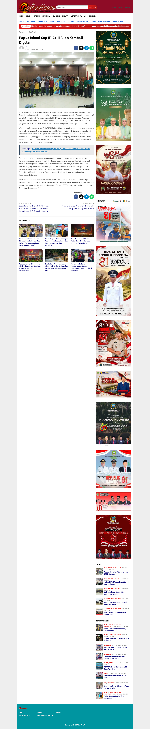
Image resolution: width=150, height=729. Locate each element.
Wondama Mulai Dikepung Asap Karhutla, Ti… (116, 687)
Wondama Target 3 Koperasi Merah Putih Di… (115, 603)
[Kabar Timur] (37, 7)
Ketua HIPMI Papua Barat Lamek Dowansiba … (116, 583)
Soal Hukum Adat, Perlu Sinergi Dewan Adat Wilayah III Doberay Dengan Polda (78, 206)
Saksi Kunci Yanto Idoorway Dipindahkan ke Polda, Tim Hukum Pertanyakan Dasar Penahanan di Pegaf (29, 242)
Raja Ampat (107, 645)
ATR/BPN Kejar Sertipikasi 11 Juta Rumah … (115, 668)
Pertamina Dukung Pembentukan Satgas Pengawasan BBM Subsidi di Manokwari (81, 267)
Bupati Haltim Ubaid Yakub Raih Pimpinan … (116, 640)
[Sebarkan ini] (76, 48)
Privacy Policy (24, 716)
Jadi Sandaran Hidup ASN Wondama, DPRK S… (114, 593)
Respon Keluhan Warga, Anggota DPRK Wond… (117, 573)
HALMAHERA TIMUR (115, 635)
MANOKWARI (107, 626)
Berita (106, 624)
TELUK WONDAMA (115, 568)
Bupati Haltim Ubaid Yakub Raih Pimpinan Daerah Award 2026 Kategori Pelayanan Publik (95, 26)
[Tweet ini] (81, 48)
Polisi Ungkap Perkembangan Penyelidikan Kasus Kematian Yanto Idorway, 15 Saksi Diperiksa (56, 242)
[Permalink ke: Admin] (21, 48)
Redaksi (40, 712)
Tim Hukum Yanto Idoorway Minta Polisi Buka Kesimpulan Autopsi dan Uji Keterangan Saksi (56, 267)
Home (21, 712)
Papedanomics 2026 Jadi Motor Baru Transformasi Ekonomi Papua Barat (80, 241)
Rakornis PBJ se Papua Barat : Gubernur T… (115, 613)
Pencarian (92, 7)
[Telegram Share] (86, 48)
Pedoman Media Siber (45, 716)
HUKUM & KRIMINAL (115, 624)
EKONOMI (107, 568)
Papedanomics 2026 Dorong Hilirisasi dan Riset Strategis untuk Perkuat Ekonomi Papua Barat (30, 267)
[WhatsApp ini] (91, 48)
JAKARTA (111, 663)
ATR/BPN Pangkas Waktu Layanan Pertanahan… (117, 676)
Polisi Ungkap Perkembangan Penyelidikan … (116, 697)
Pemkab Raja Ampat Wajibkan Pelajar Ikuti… (115, 648)
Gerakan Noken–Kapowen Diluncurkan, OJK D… (114, 657)
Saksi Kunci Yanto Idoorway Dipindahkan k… (115, 630)
